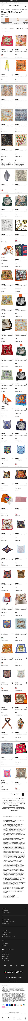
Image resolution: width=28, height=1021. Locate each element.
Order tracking (5, 919)
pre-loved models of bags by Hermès (10, 883)
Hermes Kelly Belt (19, 799)
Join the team (5, 958)
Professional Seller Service (8, 936)
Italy (25, 1013)
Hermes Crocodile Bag (8, 802)
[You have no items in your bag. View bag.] (25, 6)
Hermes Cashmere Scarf (10, 800)
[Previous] (10, 794)
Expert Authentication (19, 163)
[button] (25, 6)
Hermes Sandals (6, 808)
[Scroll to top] (23, 794)
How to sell (4, 930)
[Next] (17, 794)
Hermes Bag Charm (13, 805)
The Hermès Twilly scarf (8, 895)
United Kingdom (8, 1013)
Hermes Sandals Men (7, 799)
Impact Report (5, 956)
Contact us (4, 945)
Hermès (7, 9)
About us (4, 952)
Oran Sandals (14, 810)
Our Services (5, 908)
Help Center (5, 943)
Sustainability (5, 954)
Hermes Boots (20, 807)
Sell (3, 927)
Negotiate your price (6, 163)
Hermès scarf (7, 864)
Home (2, 9)
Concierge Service (6, 912)
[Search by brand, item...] (2, 5)
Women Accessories (16, 9)
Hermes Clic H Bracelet (9, 807)
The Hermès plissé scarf (8, 896)
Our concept (5, 910)
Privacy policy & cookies (13, 981)
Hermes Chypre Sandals (18, 808)
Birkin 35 (20, 800)
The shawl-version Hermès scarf (10, 897)
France (3, 1013)
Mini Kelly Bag (5, 804)
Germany (19, 1013)
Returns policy (5, 923)
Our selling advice (6, 932)
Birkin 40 (22, 804)
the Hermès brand (14, 824)
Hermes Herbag (20, 802)
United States (14, 1013)
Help (3, 940)
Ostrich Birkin (14, 804)
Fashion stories (6, 960)
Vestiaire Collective (8, 949)
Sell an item (5, 934)
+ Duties (5, 288)
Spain (22, 1013)
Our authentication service (8, 921)
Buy (3, 917)
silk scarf (13, 846)
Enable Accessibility (14, 0)
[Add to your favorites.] (12, 50)
